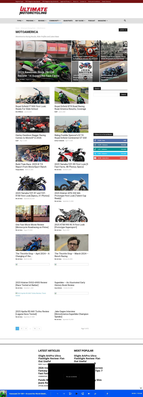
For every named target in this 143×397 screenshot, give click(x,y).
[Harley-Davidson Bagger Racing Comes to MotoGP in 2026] (33, 124)
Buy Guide (79, 21)
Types (19, 21)
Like (125, 140)
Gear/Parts (68, 21)
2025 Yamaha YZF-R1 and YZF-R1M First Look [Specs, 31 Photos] (32, 194)
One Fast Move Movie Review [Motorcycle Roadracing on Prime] (32, 226)
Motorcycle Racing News (28, 28)
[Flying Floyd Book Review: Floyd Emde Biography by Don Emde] (113, 50)
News (40, 364)
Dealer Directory (106, 1)
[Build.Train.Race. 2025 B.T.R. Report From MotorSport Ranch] (33, 153)
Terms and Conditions (94, 1)
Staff (56, 111)
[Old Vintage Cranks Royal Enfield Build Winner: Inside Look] (85, 50)
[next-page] (39, 328)
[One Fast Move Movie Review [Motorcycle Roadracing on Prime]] (33, 213)
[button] (124, 21)
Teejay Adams (20, 169)
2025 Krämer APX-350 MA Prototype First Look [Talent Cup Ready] (70, 196)
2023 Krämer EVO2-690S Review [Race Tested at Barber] (31, 283)
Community (54, 21)
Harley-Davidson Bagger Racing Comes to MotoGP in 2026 (31, 136)
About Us (75, 1)
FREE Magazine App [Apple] (32, 1)
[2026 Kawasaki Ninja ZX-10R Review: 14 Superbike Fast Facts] (43, 64)
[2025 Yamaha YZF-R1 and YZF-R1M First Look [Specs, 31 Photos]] (33, 182)
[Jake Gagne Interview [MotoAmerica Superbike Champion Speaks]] (71, 300)
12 (34, 328)
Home (17, 28)
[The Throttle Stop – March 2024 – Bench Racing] (71, 242)
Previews (29, 21)
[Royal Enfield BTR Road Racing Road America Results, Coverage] (71, 95)
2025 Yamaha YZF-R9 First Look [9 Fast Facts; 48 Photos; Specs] (71, 165)
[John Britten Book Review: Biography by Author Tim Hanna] (85, 71)
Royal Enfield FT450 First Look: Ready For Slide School (31, 107)
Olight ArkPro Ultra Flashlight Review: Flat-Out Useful (51, 358)
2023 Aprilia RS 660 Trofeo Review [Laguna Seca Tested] (32, 312)
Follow (123, 145)
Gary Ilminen (58, 288)
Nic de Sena (21, 79)
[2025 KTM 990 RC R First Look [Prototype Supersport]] (71, 213)
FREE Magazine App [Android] (50, 1)
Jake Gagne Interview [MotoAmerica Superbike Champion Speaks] (71, 314)
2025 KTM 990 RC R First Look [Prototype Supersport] (70, 226)
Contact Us (83, 1)
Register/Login (19, 1)
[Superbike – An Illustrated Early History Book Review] (71, 271)
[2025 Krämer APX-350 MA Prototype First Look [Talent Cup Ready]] (71, 182)
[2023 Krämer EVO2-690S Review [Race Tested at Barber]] (33, 271)
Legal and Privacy (65, 1)
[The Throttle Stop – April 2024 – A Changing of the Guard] (33, 242)
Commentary (42, 376)
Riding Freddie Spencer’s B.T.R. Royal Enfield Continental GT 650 (71, 136)
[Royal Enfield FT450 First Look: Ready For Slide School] (33, 95)
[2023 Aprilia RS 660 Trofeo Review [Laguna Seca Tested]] (33, 300)
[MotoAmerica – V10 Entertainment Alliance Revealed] (113, 71)
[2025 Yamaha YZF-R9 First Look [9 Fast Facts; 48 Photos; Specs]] (71, 153)
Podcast (91, 21)
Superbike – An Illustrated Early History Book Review (70, 283)
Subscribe (123, 158)
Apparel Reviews (43, 386)
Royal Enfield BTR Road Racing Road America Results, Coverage (70, 107)
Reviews (41, 21)
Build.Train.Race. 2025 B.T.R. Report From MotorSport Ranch (31, 165)
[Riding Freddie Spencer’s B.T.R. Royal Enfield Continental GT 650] (71, 124)
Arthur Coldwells (59, 140)
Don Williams (19, 111)
